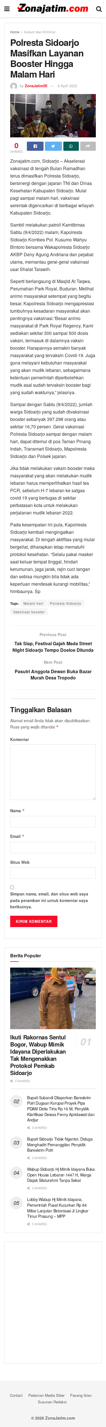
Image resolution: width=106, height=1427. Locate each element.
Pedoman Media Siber (46, 1395)
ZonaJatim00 (36, 85)
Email (17, 836)
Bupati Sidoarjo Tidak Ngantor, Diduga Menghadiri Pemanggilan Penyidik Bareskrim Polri (60, 1144)
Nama (17, 810)
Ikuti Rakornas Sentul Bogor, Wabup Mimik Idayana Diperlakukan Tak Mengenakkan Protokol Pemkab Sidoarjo (38, 1055)
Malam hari (33, 603)
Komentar (19, 739)
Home (15, 31)
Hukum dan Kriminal (39, 31)
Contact (16, 1395)
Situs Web (20, 862)
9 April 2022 (67, 85)
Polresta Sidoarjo (65, 603)
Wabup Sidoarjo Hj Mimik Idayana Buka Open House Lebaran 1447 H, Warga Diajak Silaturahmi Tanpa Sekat (61, 1174)
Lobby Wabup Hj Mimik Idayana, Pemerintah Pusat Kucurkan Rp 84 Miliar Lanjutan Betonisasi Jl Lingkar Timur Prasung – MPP (57, 1207)
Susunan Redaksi (52, 1401)
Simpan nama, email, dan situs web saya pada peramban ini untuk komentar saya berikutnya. (49, 900)
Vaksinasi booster (29, 611)
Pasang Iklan (81, 1395)
